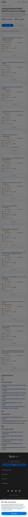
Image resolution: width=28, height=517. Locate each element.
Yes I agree (14, 513)
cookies (7, 504)
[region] (14, 508)
